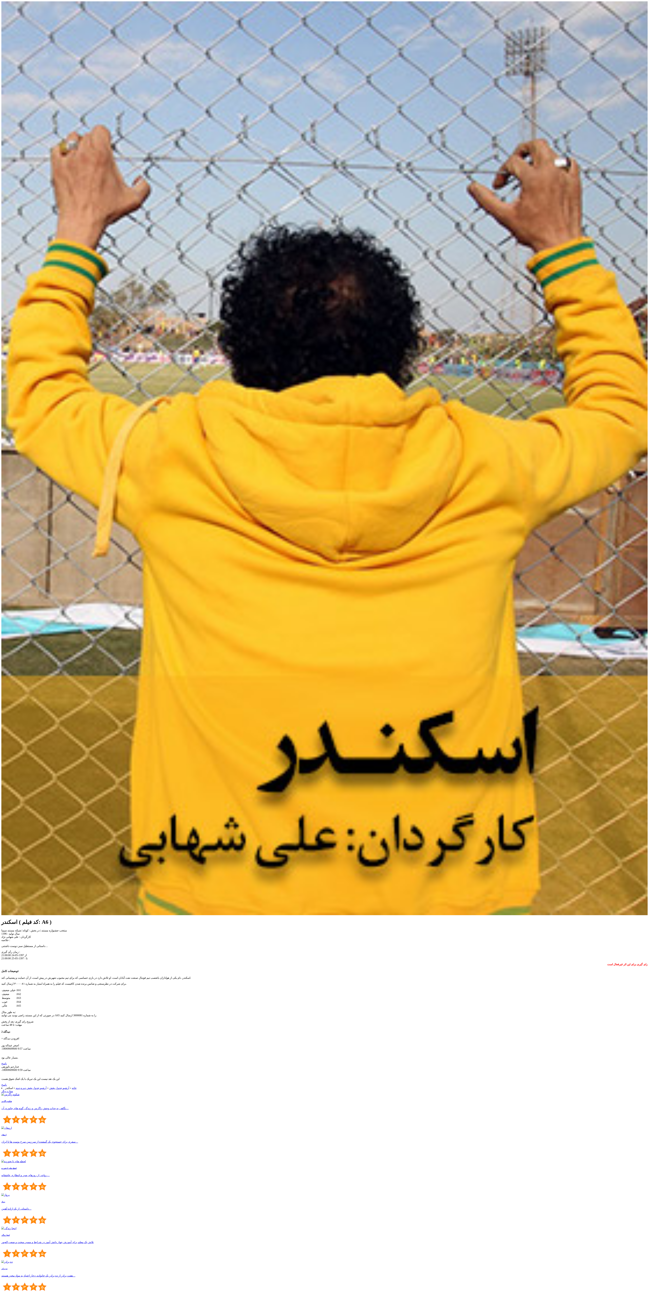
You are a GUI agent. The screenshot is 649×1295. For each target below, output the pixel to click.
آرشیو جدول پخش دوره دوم (31, 1088)
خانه (74, 1088)
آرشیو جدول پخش (59, 1088)
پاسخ (4, 1063)
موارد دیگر (7, 1091)
